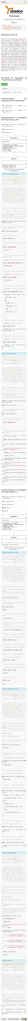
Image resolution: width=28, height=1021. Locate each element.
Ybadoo (3, 2)
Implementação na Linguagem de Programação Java (14, 106)
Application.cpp (7, 507)
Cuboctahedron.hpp (9, 501)
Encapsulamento (8, 29)
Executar (4, 84)
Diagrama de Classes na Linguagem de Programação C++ (14, 497)
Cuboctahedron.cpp (9, 504)
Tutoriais (10, 25)
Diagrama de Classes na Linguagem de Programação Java (14, 125)
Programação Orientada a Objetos (12, 27)
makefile (6, 511)
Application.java (8, 132)
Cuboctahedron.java (9, 129)
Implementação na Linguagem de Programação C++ (14, 111)
